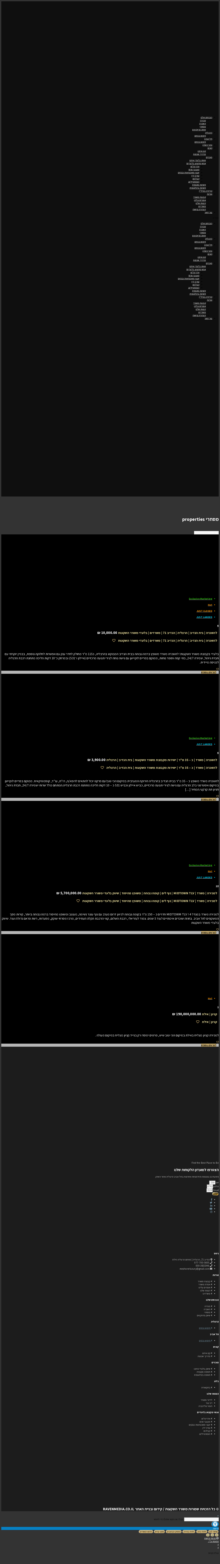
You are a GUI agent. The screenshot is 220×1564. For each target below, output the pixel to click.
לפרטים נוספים (208, 672)
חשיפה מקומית (199, 184)
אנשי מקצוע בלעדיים (196, 163)
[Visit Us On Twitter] (120, 1561)
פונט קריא (159, 1531)
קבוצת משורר (199, 197)
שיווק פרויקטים (199, 129)
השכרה (202, 123)
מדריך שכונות (199, 154)
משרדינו (202, 206)
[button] (110, 217)
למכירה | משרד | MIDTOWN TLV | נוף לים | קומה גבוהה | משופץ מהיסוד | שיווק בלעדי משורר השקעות (149, 893)
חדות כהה (201, 1531)
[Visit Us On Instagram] (99, 1561)
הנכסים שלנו (206, 117)
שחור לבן (213, 1531)
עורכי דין (195, 175)
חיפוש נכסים (200, 135)
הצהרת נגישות (199, 209)
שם (217, 1182)
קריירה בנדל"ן (205, 190)
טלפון (216, 1186)
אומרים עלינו (200, 200)
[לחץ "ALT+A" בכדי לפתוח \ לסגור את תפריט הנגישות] (215, 1524)
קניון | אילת (209, 1014)
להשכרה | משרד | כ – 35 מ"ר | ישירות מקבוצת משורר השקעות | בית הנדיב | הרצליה (161, 760)
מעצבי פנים (194, 169)
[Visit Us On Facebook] (115, 1561)
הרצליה (208, 132)
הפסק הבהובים (174, 1531)
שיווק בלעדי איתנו (197, 160)
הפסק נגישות (210, 1538)
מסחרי (203, 126)
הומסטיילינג (193, 181)
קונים (210, 148)
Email (216, 1190)
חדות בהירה (189, 1531)
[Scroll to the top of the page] (218, 1515)
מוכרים (209, 157)
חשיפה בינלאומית (198, 187)
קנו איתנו (202, 151)
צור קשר (208, 212)
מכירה (203, 120)
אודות (209, 194)
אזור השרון (207, 144)
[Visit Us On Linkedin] (104, 1561)
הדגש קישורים (146, 1531)
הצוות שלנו (201, 203)
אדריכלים (195, 166)
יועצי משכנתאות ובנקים (188, 172)
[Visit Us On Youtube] (110, 1561)
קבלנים (196, 178)
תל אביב (208, 138)
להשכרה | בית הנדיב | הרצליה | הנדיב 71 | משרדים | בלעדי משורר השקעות (167, 633)
